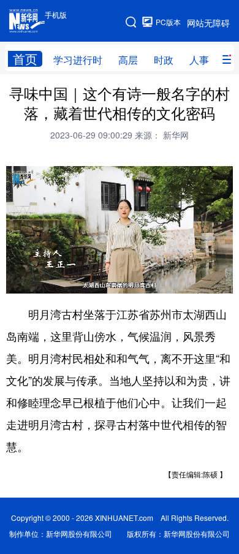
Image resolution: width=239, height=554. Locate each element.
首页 (25, 59)
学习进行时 (77, 60)
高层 (128, 60)
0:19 (40, 281)
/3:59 (59, 281)
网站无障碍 (208, 23)
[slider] (188, 281)
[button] (16, 280)
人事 (199, 60)
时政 (163, 60)
